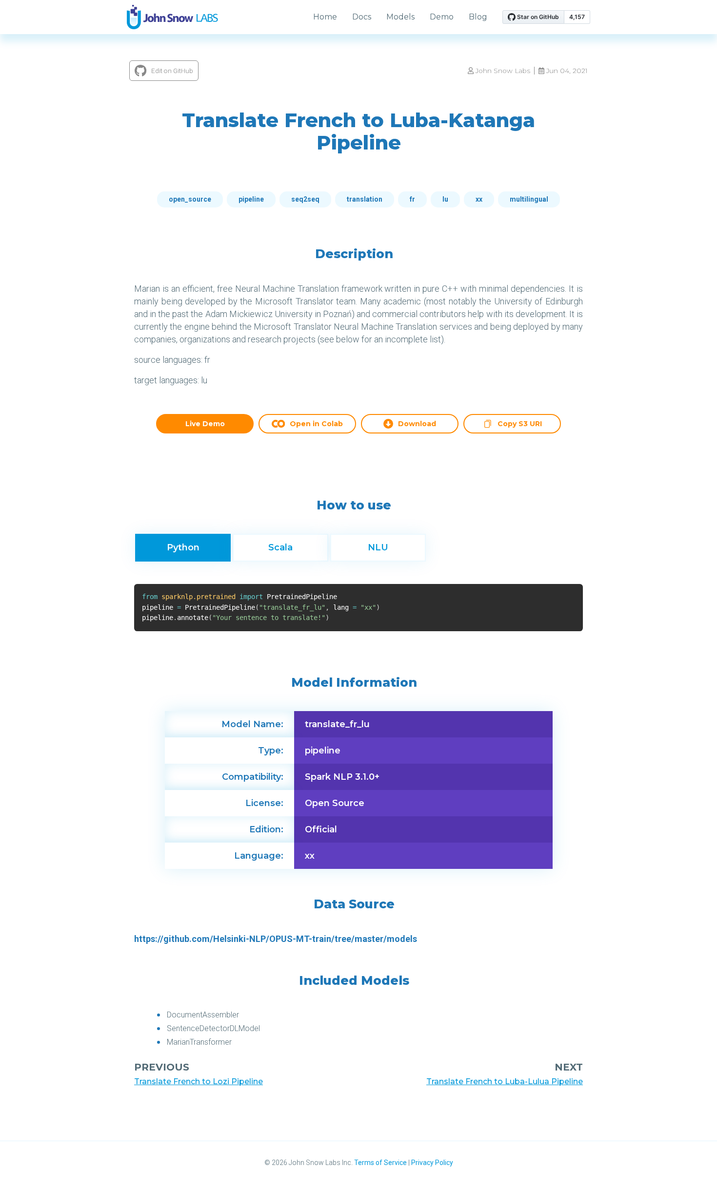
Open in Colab (316, 423)
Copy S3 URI (520, 425)
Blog (478, 16)
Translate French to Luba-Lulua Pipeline (504, 1081)
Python (183, 547)
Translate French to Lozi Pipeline (198, 1081)
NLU (378, 547)
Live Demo (205, 423)
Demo (442, 16)
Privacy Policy (432, 1162)
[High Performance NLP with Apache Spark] (172, 17)
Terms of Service (380, 1162)
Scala (280, 547)
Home (325, 16)
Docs (361, 16)
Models (400, 16)
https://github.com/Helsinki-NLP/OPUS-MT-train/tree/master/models (275, 939)
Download (417, 423)
